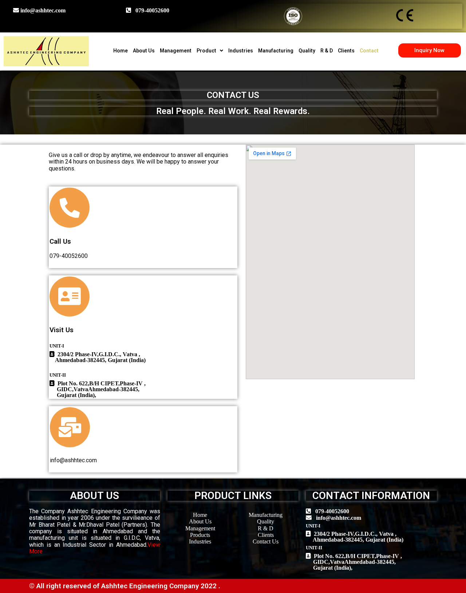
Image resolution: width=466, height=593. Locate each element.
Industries (240, 51)
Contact (369, 51)
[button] (429, 50)
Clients (346, 51)
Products (200, 535)
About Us (144, 51)
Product (206, 51)
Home (120, 51)
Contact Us (266, 541)
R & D (326, 51)
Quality (307, 51)
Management (175, 51)
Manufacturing (275, 51)
